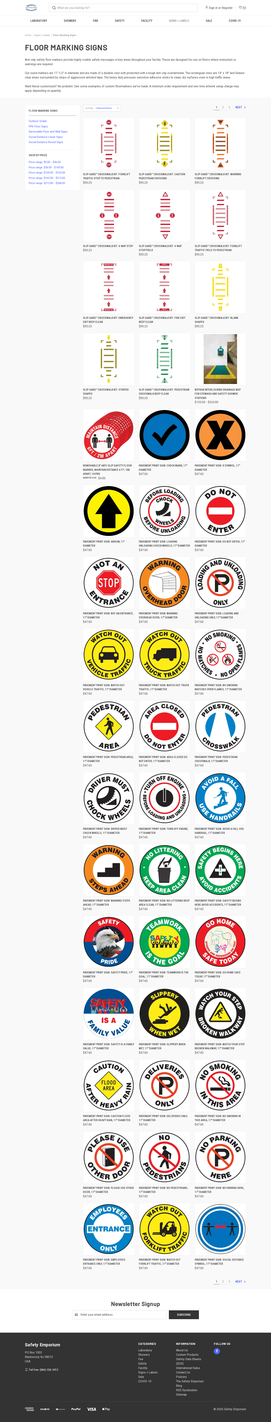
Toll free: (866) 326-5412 (43, 1369)
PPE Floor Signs (38, 126)
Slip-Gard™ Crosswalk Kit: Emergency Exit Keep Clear (108, 320)
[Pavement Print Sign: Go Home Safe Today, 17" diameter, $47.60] (220, 942)
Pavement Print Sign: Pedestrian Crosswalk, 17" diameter (216, 759)
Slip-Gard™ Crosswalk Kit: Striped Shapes (106, 392)
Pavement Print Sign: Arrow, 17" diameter (104, 544)
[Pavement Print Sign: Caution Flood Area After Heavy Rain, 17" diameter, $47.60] (109, 1085)
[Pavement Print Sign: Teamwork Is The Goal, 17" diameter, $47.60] (165, 942)
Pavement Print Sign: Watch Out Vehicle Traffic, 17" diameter (104, 687)
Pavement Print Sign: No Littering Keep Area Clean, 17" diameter (164, 903)
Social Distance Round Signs (46, 142)
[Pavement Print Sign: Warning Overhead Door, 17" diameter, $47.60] (165, 582)
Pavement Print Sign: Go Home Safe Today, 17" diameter (218, 974)
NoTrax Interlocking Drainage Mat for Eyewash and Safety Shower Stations (218, 394)
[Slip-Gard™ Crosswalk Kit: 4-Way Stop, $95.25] (109, 215)
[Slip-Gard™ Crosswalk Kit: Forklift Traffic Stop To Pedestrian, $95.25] (109, 143)
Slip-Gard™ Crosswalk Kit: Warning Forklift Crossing (218, 176)
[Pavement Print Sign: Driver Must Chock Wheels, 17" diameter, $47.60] (109, 798)
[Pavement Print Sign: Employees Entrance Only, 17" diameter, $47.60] (109, 1229)
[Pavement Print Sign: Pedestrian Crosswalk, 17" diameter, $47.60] (220, 726)
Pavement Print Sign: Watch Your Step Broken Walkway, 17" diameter (220, 1046)
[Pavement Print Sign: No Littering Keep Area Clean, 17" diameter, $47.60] (165, 870)
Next (239, 107)
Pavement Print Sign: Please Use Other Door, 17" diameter (108, 1190)
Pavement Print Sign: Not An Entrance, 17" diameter (108, 615)
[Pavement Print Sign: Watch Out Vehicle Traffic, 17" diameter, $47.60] (109, 654)
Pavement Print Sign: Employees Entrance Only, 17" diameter (104, 1262)
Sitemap (181, 1394)
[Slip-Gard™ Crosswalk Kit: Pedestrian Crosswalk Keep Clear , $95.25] (165, 359)
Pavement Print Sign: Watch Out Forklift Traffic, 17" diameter (159, 1262)
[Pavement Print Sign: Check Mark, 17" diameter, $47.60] (165, 435)
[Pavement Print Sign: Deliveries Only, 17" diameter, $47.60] (165, 1085)
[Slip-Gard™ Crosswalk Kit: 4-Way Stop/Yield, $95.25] (165, 215)
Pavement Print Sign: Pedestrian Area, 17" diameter (108, 759)
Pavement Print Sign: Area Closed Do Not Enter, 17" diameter (163, 759)
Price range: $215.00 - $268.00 (47, 183)
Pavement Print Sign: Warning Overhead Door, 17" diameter (158, 615)
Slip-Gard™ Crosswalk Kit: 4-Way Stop (108, 246)
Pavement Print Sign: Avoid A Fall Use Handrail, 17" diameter (219, 831)
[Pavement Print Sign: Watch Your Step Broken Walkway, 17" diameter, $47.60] (220, 1013)
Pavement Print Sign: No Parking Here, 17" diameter (219, 1190)
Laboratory (38, 21)
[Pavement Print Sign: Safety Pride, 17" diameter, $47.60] (109, 942)
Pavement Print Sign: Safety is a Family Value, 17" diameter (108, 1046)
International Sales (188, 1368)
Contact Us (183, 1372)
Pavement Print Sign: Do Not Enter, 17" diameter (220, 544)
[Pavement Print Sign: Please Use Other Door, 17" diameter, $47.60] (109, 1157)
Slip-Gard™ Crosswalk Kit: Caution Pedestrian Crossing (162, 176)
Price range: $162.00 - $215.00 (47, 178)
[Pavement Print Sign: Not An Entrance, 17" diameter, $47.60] (109, 582)
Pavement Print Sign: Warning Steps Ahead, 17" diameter (106, 903)
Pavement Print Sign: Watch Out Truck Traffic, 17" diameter (164, 687)
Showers (70, 21)
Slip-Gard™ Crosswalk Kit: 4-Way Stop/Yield (160, 248)
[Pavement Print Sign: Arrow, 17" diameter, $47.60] (109, 511)
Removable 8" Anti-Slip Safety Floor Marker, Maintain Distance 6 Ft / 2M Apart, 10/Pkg (107, 470)
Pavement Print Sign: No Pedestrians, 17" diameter (163, 1190)
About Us (182, 1350)
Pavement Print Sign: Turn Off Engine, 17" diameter (163, 831)
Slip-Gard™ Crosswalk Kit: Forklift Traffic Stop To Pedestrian (106, 176)
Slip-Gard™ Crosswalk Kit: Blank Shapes (216, 320)
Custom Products (187, 1354)
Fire (95, 21)
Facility (146, 21)
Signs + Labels (179, 21)
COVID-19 (235, 21)
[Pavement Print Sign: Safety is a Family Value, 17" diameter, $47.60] (109, 1013)
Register (227, 8)
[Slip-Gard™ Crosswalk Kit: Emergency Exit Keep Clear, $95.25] (109, 287)
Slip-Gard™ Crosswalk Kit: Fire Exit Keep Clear (162, 320)
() (244, 8)
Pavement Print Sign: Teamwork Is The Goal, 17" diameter (164, 974)
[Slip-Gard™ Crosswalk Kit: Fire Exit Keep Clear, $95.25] (165, 287)
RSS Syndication (186, 1390)
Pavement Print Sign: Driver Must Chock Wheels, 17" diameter (105, 831)
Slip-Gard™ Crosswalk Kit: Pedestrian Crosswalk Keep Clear (164, 392)
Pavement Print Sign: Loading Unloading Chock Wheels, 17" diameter (164, 544)
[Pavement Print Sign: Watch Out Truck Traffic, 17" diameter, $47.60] (165, 654)
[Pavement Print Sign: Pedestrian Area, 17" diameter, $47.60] (109, 726)
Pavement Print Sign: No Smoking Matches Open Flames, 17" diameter (218, 687)
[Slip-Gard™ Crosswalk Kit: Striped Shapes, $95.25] (109, 359)
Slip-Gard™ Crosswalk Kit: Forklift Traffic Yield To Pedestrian (218, 248)
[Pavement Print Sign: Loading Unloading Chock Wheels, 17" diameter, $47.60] (165, 511)
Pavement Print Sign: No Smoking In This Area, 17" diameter (218, 1118)
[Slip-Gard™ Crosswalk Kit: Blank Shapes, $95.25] (220, 287)
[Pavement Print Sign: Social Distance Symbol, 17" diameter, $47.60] (220, 1229)
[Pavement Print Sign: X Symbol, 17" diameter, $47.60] (220, 435)
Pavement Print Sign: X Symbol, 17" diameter (217, 467)
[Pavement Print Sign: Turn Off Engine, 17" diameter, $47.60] (165, 798)
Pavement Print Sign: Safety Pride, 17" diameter (108, 974)
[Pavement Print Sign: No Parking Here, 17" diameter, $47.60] (220, 1157)
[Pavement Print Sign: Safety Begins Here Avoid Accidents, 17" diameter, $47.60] (220, 870)
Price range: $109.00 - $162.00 (47, 172)
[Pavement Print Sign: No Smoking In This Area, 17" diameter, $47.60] (220, 1085)
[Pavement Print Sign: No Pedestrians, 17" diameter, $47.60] (165, 1157)
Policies (181, 1377)
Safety (119, 21)
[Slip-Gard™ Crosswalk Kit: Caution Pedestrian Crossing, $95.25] (165, 143)
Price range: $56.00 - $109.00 (46, 167)
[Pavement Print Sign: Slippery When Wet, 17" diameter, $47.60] (165, 1013)
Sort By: (89, 108)
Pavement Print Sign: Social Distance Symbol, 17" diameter (219, 1262)
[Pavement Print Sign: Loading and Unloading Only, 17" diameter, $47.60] (220, 582)
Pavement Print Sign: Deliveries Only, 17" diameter (163, 1118)
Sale (209, 21)
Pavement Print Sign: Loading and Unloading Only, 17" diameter (217, 615)
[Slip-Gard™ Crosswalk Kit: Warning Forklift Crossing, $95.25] (220, 143)
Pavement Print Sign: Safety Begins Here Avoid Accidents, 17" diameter (218, 903)
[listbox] (108, 108)
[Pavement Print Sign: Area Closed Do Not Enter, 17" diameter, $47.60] (165, 726)
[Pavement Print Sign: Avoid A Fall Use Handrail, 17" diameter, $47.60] (220, 798)
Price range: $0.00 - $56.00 (45, 162)
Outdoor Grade (38, 121)
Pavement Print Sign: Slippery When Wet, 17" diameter (162, 1046)
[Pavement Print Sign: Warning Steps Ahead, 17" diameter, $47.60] (109, 870)
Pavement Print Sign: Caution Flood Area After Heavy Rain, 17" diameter (106, 1118)
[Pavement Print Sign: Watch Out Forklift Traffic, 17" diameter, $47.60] (165, 1229)
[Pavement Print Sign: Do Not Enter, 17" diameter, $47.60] (220, 511)
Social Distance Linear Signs (46, 137)
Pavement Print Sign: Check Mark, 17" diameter (163, 467)
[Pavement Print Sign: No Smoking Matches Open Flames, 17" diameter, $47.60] (220, 654)
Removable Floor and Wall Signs (48, 131)
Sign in (213, 8)
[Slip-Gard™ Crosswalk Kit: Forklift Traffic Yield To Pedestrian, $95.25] (220, 215)
